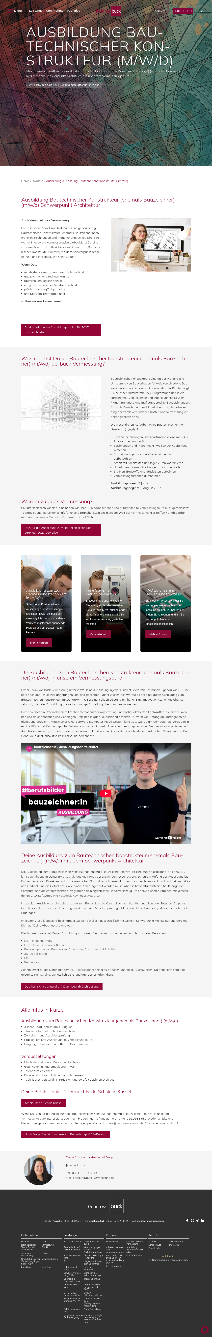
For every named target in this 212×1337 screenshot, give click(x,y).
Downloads (154, 1248)
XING (197, 1220)
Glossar (45, 1253)
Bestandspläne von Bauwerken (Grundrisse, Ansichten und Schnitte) (70, 949)
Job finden (183, 11)
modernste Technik (46, 517)
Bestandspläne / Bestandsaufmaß (72, 1248)
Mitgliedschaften (50, 1259)
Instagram (192, 1220)
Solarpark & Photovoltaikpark (72, 1279)
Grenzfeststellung (92, 1309)
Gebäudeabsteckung (71, 1268)
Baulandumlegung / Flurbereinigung (73, 1316)
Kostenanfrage (176, 1241)
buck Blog (73, 10)
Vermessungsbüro (80, 1040)
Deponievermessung (72, 1285)
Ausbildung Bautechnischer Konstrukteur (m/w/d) (100, 46)
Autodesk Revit (69, 895)
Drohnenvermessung (92, 1242)
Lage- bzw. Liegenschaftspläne (45, 945)
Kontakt (152, 1241)
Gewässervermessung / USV (72, 1273)
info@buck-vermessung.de (150, 1221)
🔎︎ (202, 11)
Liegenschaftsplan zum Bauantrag (93, 1262)
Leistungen (36, 10)
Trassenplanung (92, 1278)
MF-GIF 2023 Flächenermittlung (72, 1293)
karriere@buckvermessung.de (123, 1123)
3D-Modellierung (35, 954)
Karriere (160, 11)
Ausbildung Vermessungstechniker (135, 1249)
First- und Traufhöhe (89, 1268)
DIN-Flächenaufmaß (38, 941)
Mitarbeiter (127, 508)
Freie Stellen (112, 1241)
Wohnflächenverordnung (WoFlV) (72, 1299)
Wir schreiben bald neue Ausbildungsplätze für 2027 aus (64, 84)
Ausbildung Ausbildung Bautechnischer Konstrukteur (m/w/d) (115, 1259)
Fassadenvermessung (72, 1256)
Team (34, 690)
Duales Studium (134, 1255)
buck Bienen (27, 1267)
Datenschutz (154, 1244)
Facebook (187, 1220)
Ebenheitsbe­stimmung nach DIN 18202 (92, 1287)
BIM (26, 958)
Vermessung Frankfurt (48, 1245)
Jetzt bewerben (113, 1266)
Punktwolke (42, 974)
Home (25, 181)
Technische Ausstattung (27, 1254)
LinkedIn (202, 1220)
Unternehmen (55, 10)
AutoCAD (93, 895)
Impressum (174, 1244)
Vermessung (75, 501)
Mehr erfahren (39, 642)
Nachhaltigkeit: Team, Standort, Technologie (29, 1247)
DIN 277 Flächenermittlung (93, 1293)
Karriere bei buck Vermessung (134, 1242)
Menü (17, 10)
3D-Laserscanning (73, 1241)
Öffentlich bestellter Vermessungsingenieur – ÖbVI (30, 1261)
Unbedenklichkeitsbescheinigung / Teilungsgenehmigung (93, 1318)
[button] (204, 1329)
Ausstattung (108, 712)
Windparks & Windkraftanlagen (93, 1273)
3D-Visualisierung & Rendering (94, 1256)
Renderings (32, 962)
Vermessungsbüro (152, 508)
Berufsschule (67, 876)
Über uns (25, 1241)
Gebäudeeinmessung (72, 1310)
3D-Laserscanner (82, 970)
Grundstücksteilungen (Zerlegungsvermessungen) (93, 1302)
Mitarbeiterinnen (102, 508)
